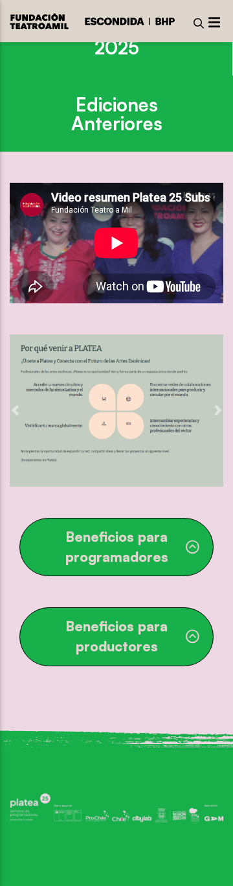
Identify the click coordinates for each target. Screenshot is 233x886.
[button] (15, 410)
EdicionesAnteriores (116, 114)
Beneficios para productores (116, 636)
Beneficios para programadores (116, 546)
